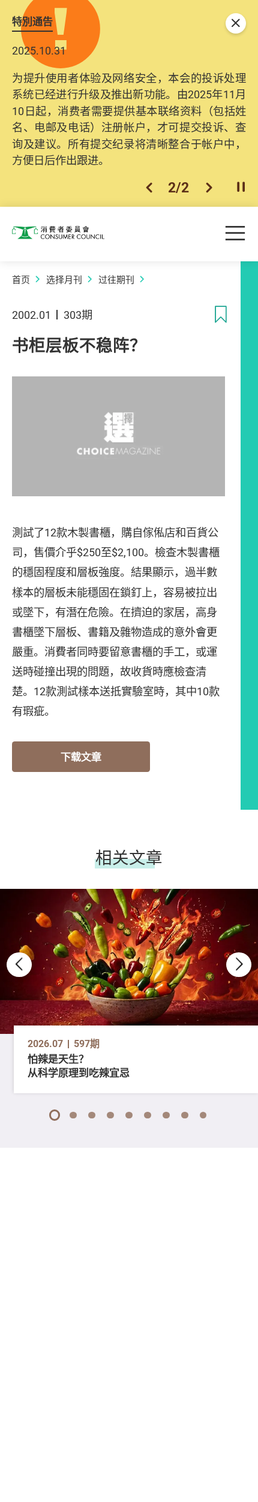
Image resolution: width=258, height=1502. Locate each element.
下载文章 (81, 757)
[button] (149, 187)
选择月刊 (64, 279)
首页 (21, 279)
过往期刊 (116, 279)
